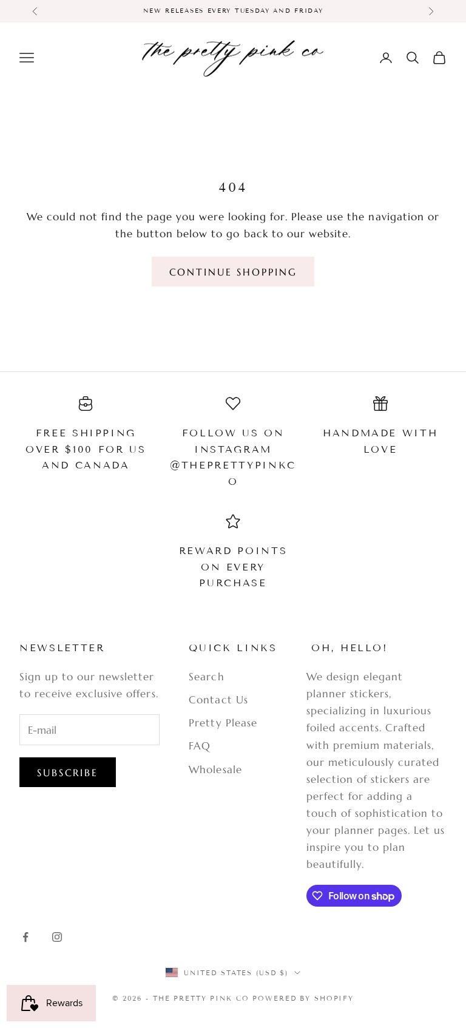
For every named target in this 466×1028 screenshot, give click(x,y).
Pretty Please (223, 722)
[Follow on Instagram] (57, 937)
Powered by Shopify (303, 998)
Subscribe (67, 772)
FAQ (200, 745)
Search (206, 676)
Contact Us (218, 699)
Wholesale (215, 769)
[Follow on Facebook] (25, 937)
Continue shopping (233, 272)
